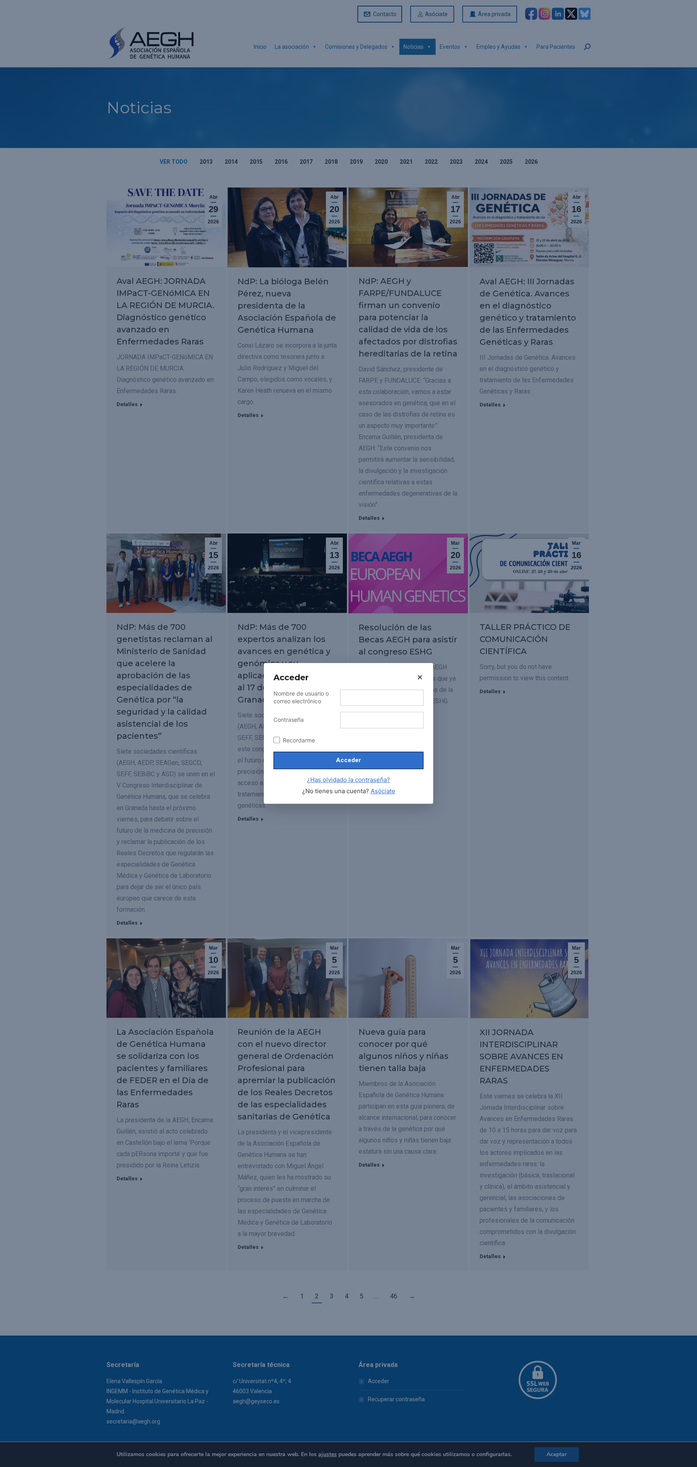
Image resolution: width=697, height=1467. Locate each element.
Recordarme (299, 740)
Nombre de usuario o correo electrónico (301, 697)
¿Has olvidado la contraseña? (348, 780)
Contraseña (288, 719)
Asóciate (383, 791)
